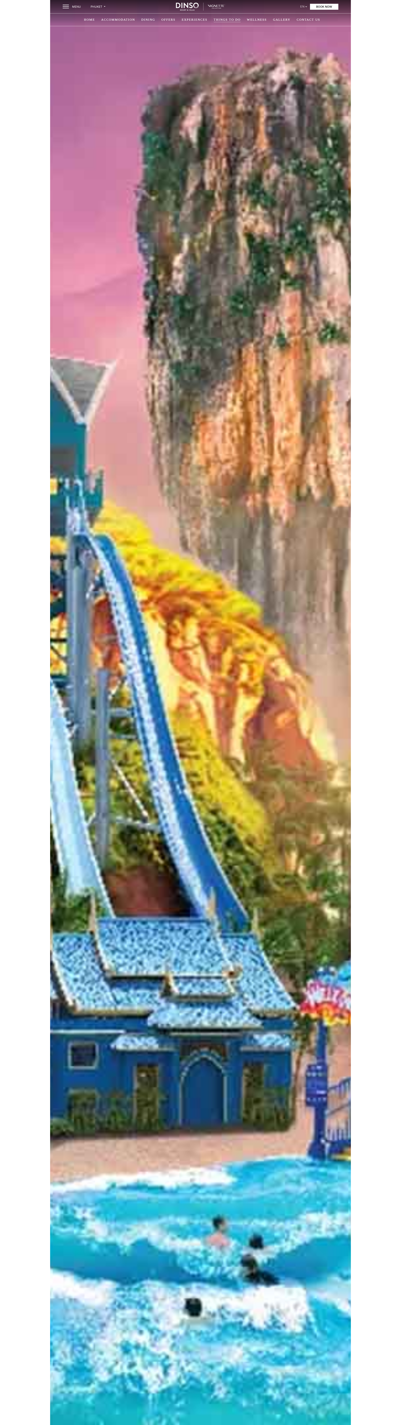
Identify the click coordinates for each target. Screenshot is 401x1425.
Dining (148, 19)
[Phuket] (200, 6)
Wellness (257, 19)
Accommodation (118, 19)
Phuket (97, 6)
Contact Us (308, 19)
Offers (168, 19)
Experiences (194, 19)
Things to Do (227, 19)
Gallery (281, 19)
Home (89, 19)
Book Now (324, 6)
